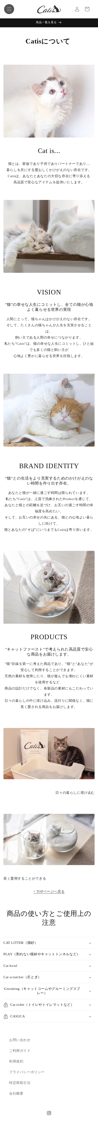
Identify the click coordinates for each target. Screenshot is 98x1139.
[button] (9, 9)
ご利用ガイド (20, 1050)
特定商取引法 (20, 1083)
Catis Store (41, 1135)
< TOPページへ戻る (49, 891)
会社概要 (16, 1093)
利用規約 (16, 1061)
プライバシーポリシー (27, 1072)
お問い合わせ (20, 1040)
